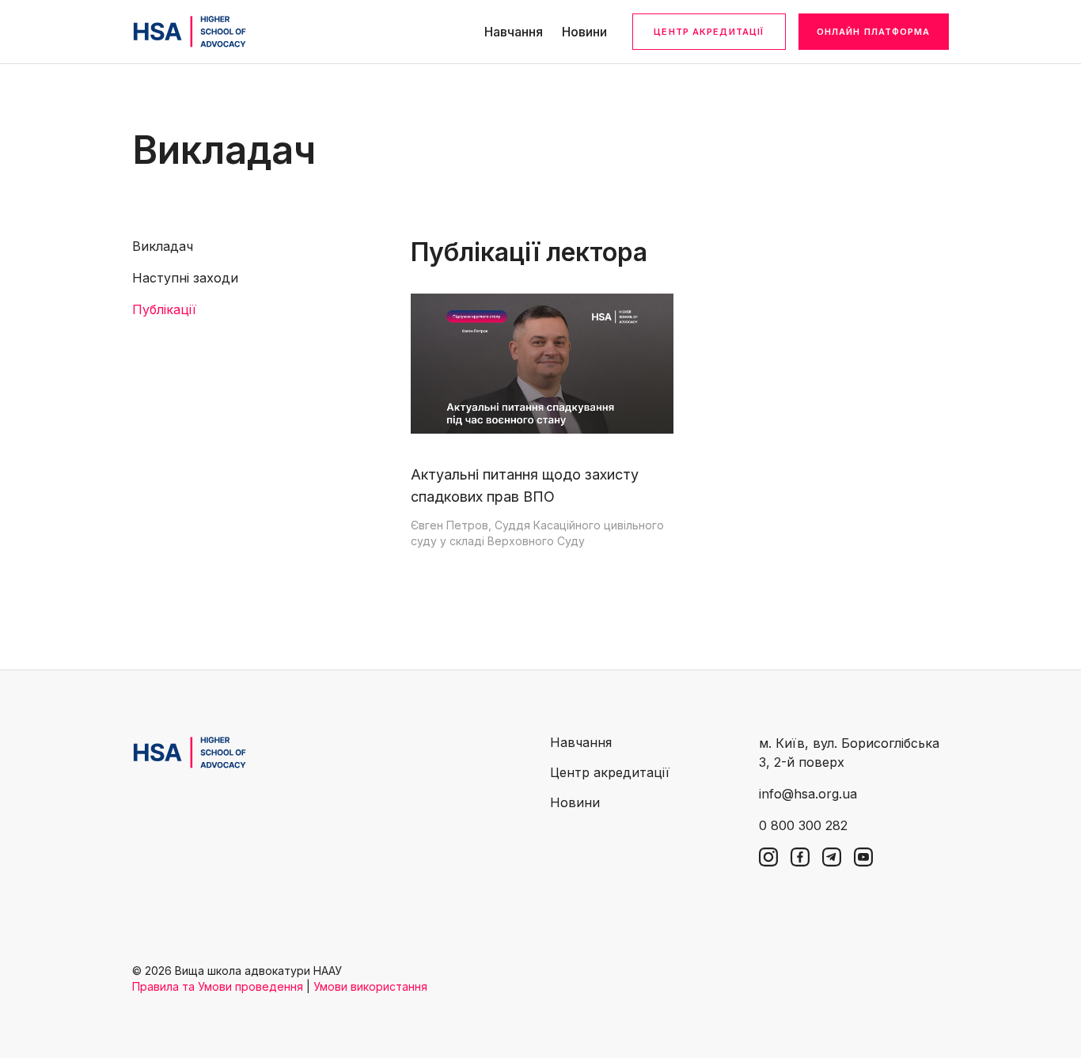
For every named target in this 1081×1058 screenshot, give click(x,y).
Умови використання (370, 986)
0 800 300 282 (803, 825)
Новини (584, 32)
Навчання (513, 32)
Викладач (162, 246)
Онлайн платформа (874, 31)
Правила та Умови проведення (217, 986)
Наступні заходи (185, 278)
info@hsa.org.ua (808, 794)
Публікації (164, 309)
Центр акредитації (709, 31)
